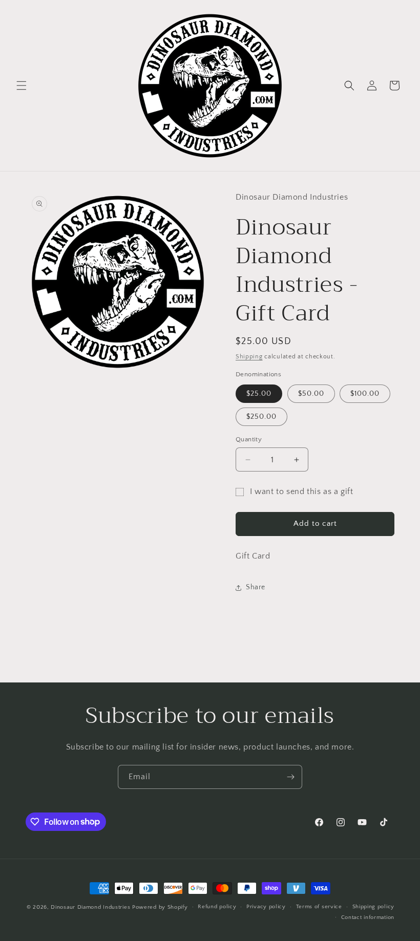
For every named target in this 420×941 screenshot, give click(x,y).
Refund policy (217, 907)
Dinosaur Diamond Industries (90, 907)
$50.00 (311, 394)
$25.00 (258, 394)
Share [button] (255, 587)
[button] (21, 85)
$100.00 (365, 394)
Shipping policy (373, 907)
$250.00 (261, 417)
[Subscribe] (290, 777)
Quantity (249, 439)
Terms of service (319, 907)
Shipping (249, 356)
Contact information (367, 917)
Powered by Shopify (160, 907)
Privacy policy (266, 907)
